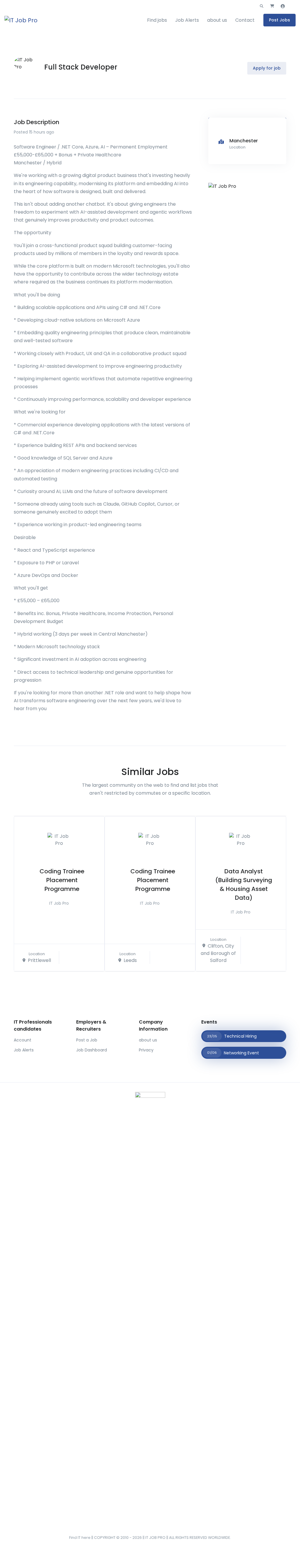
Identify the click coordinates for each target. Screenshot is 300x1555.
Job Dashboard (91, 1050)
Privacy (146, 1050)
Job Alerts (187, 20)
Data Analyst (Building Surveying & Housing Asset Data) (243, 884)
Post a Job (86, 1040)
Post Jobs (279, 20)
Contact (245, 20)
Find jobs (157, 20)
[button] (261, 6)
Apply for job (267, 68)
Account (22, 1040)
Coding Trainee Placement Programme (62, 880)
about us (217, 20)
